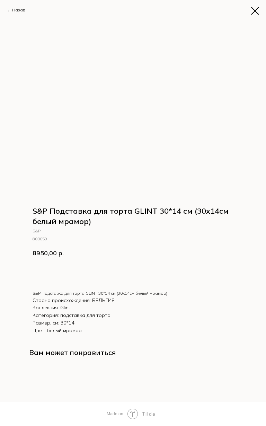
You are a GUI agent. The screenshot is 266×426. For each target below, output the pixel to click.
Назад (18, 9)
